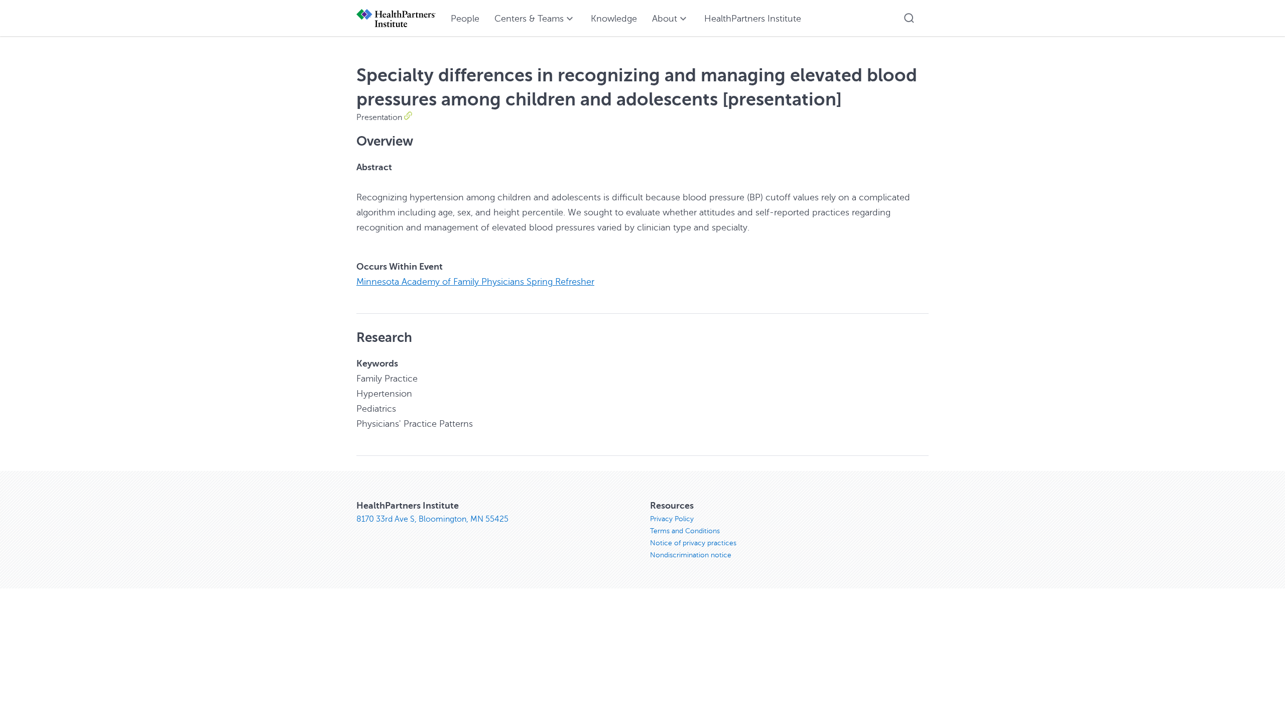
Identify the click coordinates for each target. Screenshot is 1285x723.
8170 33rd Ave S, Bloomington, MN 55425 (432, 519)
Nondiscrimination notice (690, 555)
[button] (909, 18)
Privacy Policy (672, 519)
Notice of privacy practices (693, 543)
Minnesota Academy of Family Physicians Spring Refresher (475, 282)
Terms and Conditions (685, 531)
